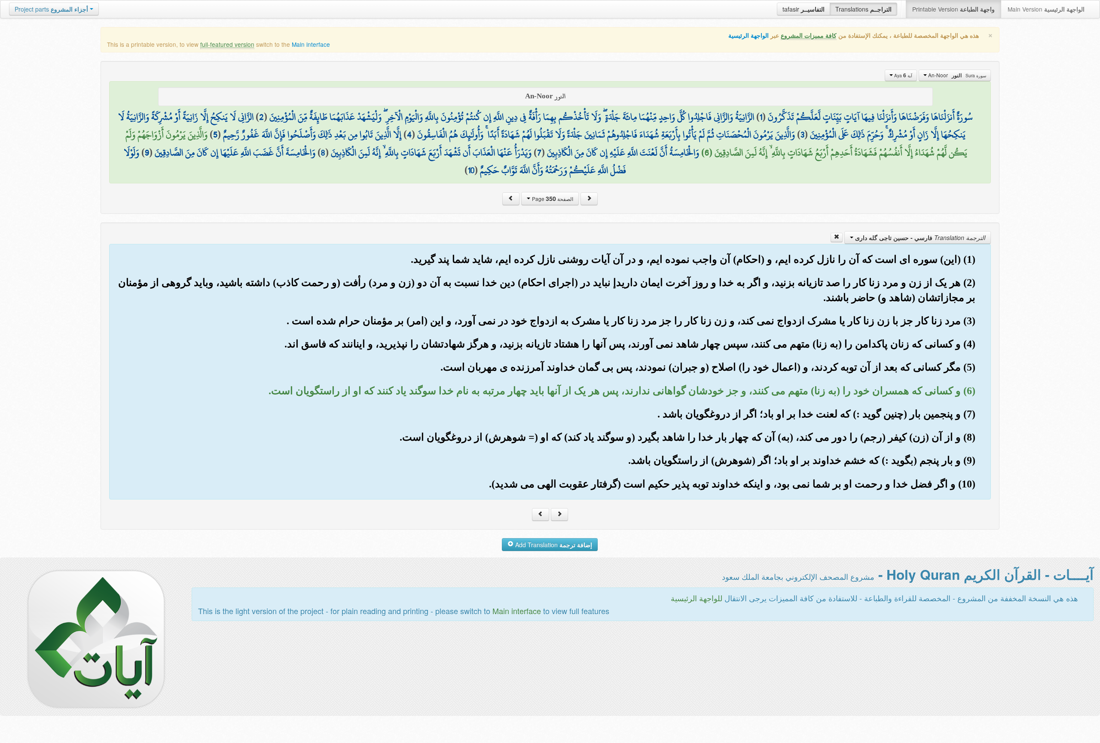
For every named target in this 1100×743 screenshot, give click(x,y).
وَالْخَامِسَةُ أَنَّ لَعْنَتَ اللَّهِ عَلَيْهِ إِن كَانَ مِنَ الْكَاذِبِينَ (623, 152)
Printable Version (953, 9)
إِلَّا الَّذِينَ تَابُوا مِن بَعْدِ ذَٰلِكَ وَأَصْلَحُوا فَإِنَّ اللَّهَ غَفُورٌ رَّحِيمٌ (312, 134)
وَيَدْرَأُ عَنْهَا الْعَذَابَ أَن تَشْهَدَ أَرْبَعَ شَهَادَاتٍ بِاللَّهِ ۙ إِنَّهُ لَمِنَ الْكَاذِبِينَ (431, 152)
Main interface (311, 44)
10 (471, 170)
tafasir (803, 9)
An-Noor (956, 75)
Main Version (1046, 9)
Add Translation (552, 544)
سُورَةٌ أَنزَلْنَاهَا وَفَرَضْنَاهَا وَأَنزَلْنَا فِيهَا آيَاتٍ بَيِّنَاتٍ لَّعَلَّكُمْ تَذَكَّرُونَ (870, 116)
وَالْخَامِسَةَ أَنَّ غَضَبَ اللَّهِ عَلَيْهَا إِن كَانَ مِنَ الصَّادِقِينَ (235, 152)
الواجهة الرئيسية (748, 35)
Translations (863, 9)
